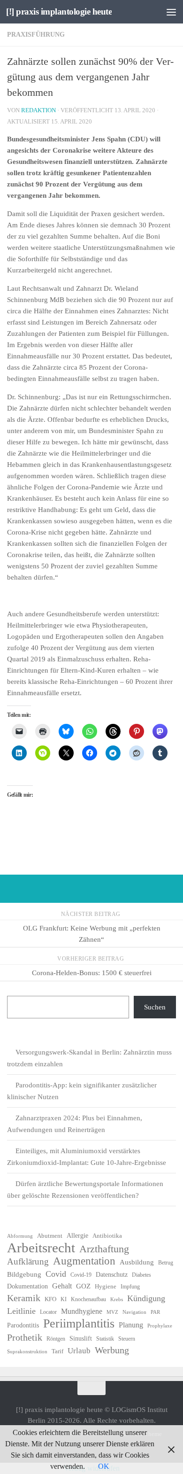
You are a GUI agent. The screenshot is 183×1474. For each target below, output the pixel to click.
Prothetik (24, 1337)
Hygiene (105, 1286)
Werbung (112, 1350)
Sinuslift (80, 1338)
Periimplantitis (78, 1323)
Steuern (126, 1338)
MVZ (112, 1312)
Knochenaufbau (88, 1299)
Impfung (130, 1286)
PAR (155, 1312)
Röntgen (55, 1338)
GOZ (83, 1286)
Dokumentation (27, 1286)
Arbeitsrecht (41, 1247)
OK (103, 1466)
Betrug (165, 1262)
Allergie (77, 1235)
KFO (50, 1299)
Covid (56, 1274)
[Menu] (171, 11)
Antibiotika (107, 1235)
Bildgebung (24, 1274)
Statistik (105, 1338)
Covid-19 (81, 1275)
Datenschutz (112, 1274)
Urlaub (79, 1350)
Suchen (155, 1007)
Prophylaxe (159, 1325)
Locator (48, 1312)
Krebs (116, 1299)
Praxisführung (36, 34)
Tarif (57, 1351)
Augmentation (84, 1261)
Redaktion (38, 110)
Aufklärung (28, 1261)
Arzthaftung (104, 1249)
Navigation (134, 1312)
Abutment (49, 1235)
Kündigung (146, 1298)
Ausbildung (137, 1262)
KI (64, 1299)
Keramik (23, 1298)
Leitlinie (21, 1311)
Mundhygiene (81, 1311)
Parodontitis (23, 1325)
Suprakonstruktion (27, 1351)
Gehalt (62, 1285)
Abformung (20, 1236)
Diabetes (141, 1275)
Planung (131, 1324)
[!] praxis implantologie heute (59, 11)
